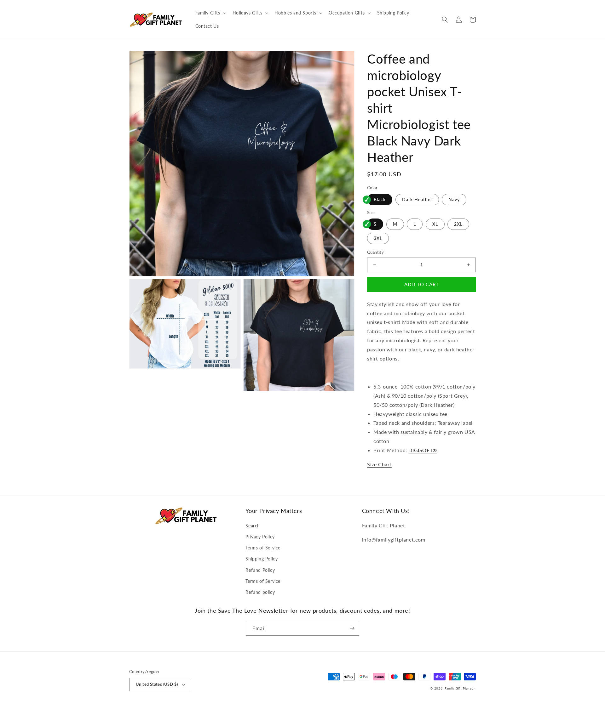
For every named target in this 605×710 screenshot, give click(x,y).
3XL (378, 238)
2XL (458, 224)
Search (252, 525)
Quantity (375, 252)
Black (380, 199)
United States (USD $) (157, 684)
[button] (210, 13)
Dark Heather (417, 199)
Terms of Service (262, 547)
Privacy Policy (259, 536)
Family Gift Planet (459, 688)
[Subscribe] (352, 628)
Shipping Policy (261, 558)
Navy (454, 199)
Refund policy (260, 592)
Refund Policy (260, 570)
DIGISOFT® (422, 450)
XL (435, 224)
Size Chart (379, 464)
